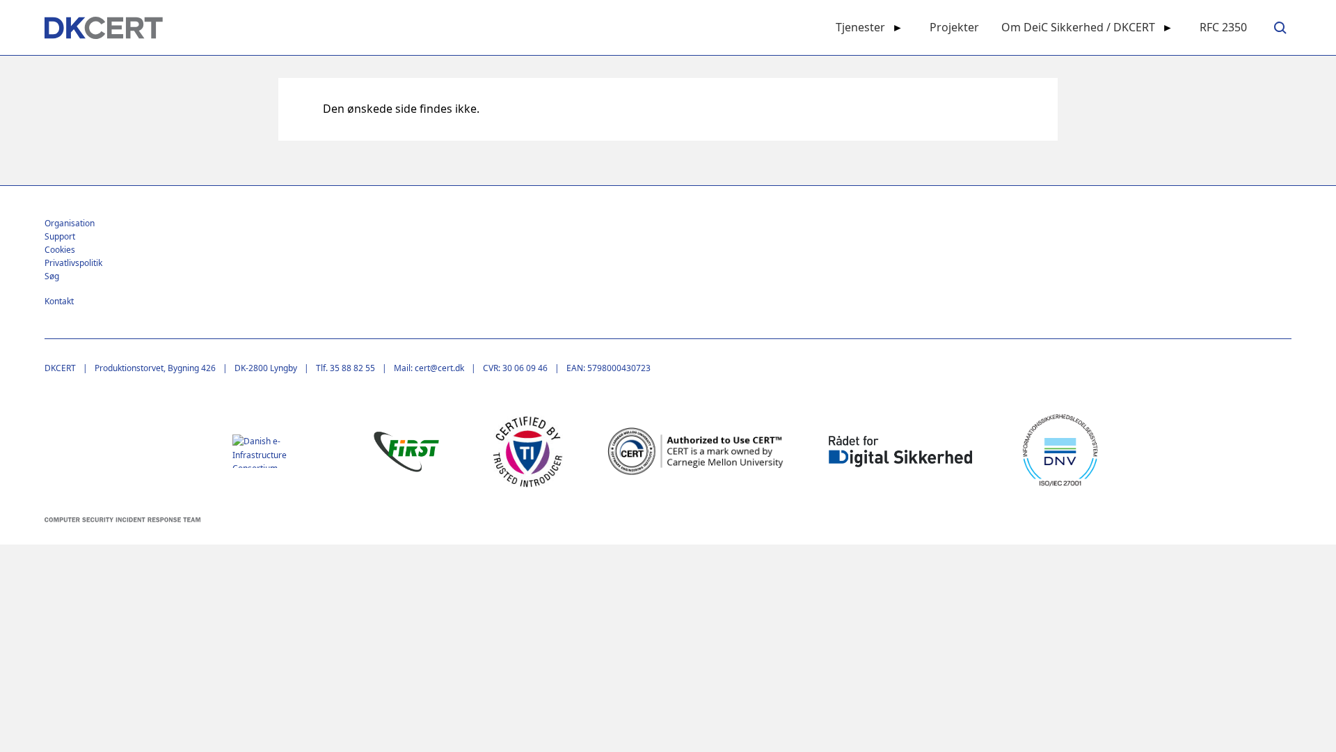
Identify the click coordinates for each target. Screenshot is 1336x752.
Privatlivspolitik (73, 263)
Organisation (70, 223)
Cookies (60, 250)
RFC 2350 (1223, 27)
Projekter (954, 27)
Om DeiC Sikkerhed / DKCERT (1078, 27)
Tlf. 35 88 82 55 (345, 368)
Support (60, 236)
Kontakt (59, 301)
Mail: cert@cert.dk (429, 368)
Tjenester (860, 27)
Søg (52, 276)
